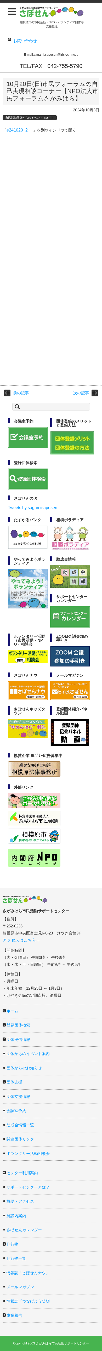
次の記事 (81, 393)
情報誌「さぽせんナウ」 (28, 1272)
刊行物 (12, 1244)
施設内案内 (16, 1215)
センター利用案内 (22, 1173)
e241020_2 (17, 130)
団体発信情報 (18, 1039)
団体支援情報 (18, 1096)
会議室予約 (16, 1110)
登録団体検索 (18, 1025)
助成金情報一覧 (20, 1125)
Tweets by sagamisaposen (32, 507)
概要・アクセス (20, 1201)
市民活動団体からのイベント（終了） (29, 117)
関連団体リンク (20, 1139)
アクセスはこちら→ (21, 940)
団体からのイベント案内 (28, 1053)
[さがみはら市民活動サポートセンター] (52, 12)
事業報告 (14, 1315)
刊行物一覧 (16, 1258)
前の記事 (21, 393)
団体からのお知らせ (24, 1068)
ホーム (12, 1011)
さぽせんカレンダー (24, 1230)
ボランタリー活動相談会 (28, 1153)
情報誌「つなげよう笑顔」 (30, 1301)
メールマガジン (20, 1287)
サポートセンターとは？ (28, 1187)
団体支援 (14, 1082)
